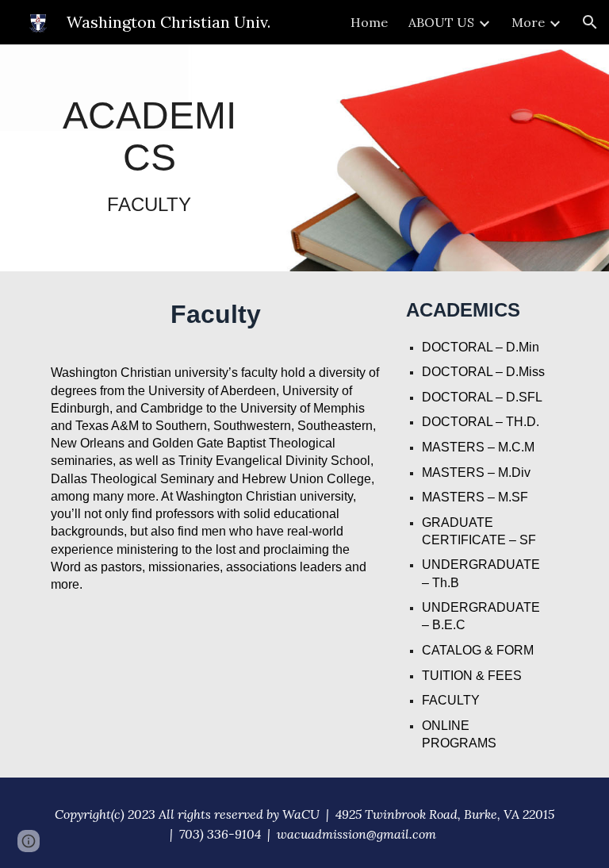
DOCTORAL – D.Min (480, 347)
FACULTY (451, 700)
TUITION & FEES (472, 675)
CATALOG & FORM (478, 650)
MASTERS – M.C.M (478, 447)
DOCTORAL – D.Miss (483, 371)
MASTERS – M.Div (476, 472)
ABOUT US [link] (441, 22)
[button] (590, 22)
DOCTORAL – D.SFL (482, 397)
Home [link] (369, 22)
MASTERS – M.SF (475, 497)
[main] (148, 158)
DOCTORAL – (464, 421)
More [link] (528, 22)
